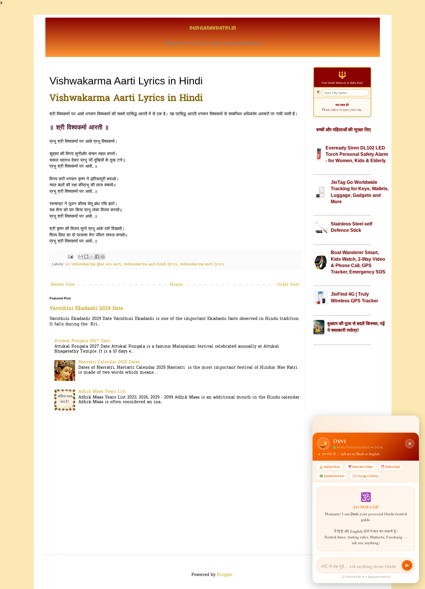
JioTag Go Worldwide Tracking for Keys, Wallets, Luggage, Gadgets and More (360, 192)
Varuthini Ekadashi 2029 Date (86, 308)
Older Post (288, 285)
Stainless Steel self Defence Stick (351, 227)
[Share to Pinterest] (103, 257)
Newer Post (63, 285)
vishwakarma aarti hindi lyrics (150, 264)
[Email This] (81, 257)
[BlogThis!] (86, 257)
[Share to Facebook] (97, 257)
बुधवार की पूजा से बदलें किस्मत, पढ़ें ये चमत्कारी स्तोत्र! (356, 326)
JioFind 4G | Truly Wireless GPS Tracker (354, 297)
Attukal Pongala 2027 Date (82, 341)
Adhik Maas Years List (102, 392)
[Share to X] (92, 257)
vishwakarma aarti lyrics (202, 264)
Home (176, 285)
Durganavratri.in (212, 28)
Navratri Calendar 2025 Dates (109, 362)
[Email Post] (70, 257)
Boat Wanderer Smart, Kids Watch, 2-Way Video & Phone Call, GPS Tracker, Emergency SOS (358, 262)
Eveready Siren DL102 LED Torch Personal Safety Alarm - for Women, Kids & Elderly (357, 154)
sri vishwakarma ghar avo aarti (93, 264)
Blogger (225, 575)
